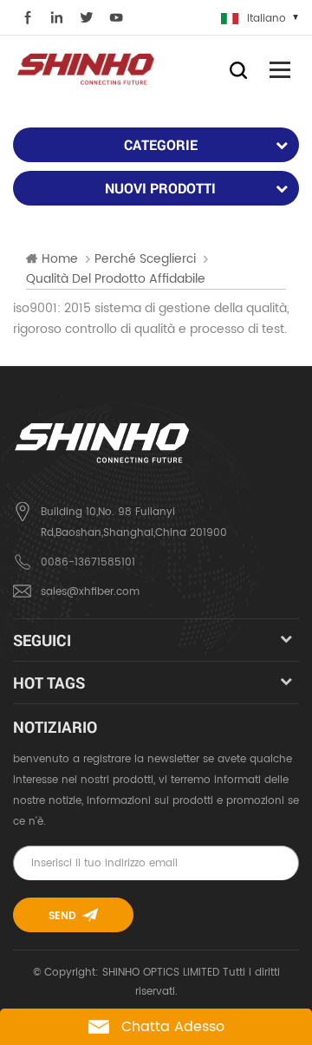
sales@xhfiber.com (90, 592)
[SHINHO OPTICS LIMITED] (86, 68)
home (60, 259)
